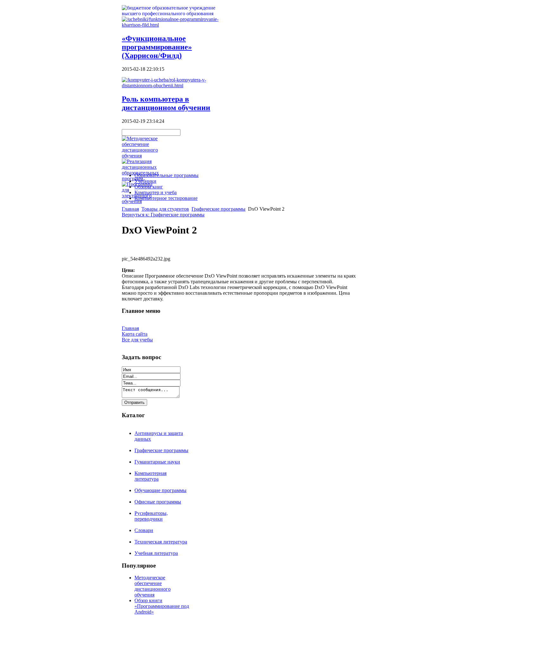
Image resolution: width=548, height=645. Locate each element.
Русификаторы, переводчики (151, 516)
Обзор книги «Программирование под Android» (161, 606)
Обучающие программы (160, 490)
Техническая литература (160, 541)
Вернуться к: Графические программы (163, 214)
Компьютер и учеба (155, 192)
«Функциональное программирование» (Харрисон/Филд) (157, 47)
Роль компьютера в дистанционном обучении (166, 103)
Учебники (145, 181)
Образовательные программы (166, 175)
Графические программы (218, 209)
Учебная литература (156, 553)
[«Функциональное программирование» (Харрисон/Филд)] (172, 25)
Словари (143, 530)
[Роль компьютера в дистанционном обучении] (172, 85)
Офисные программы (157, 501)
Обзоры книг (148, 186)
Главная (130, 209)
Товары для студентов (165, 209)
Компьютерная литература (150, 476)
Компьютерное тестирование (166, 198)
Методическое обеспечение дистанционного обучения (152, 586)
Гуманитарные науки (157, 461)
